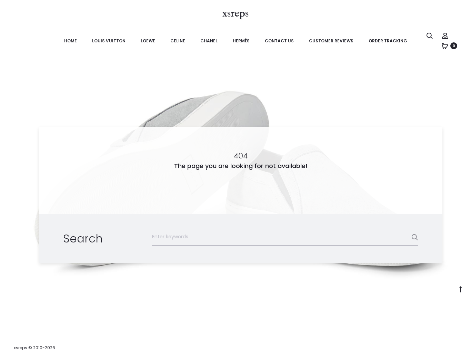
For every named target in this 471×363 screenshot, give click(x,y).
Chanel (209, 41)
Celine (177, 41)
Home (70, 41)
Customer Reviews (331, 41)
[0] (445, 45)
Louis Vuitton (109, 41)
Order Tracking (388, 41)
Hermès (241, 41)
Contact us (279, 41)
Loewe (148, 41)
